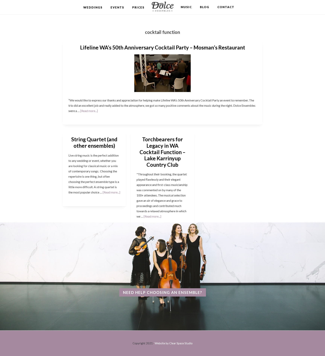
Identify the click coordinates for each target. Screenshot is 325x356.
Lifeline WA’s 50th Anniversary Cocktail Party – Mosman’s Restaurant (162, 47)
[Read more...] (89, 111)
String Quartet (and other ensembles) (94, 142)
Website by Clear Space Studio (174, 343)
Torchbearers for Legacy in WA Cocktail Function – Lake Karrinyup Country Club (162, 152)
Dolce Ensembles (162, 7)
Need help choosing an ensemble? (162, 292)
